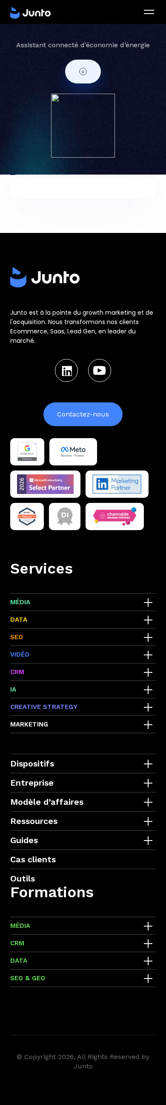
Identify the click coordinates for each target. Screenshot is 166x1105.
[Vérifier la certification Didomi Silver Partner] (65, 516)
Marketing (29, 724)
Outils (22, 878)
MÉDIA (20, 602)
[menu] (149, 12)
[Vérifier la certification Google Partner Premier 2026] (27, 451)
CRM (17, 672)
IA (13, 689)
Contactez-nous (83, 414)
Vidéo (19, 654)
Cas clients (33, 859)
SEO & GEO (27, 978)
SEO (16, 637)
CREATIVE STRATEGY (43, 706)
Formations (52, 892)
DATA (18, 619)
